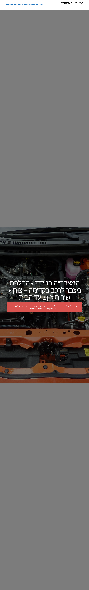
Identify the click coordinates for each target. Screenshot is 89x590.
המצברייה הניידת (72, 3)
